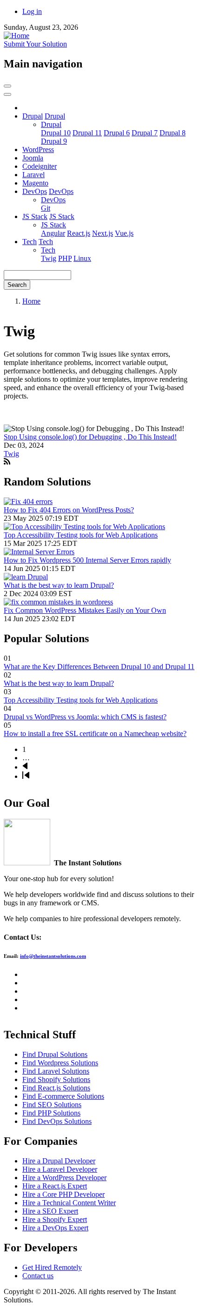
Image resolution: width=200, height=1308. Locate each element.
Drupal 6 (117, 133)
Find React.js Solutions (56, 1088)
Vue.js (124, 233)
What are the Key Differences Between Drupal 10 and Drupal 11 (99, 667)
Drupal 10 (56, 133)
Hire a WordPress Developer (64, 1178)
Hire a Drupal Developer (58, 1161)
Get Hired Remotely (52, 1267)
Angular (53, 233)
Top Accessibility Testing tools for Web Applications (81, 535)
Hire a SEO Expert (50, 1211)
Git (45, 208)
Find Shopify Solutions (56, 1079)
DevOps (34, 191)
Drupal (32, 116)
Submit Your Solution (35, 44)
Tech (29, 242)
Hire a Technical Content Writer (69, 1203)
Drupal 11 (87, 133)
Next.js (102, 233)
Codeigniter (39, 166)
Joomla (32, 158)
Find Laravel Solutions (55, 1071)
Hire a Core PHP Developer (63, 1194)
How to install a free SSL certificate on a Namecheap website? (95, 733)
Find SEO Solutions (51, 1105)
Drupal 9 (54, 141)
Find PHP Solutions (51, 1113)
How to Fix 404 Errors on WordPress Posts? (69, 510)
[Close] (7, 94)
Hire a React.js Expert (54, 1186)
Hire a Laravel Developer (59, 1169)
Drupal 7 (145, 133)
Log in (32, 11)
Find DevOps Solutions (57, 1121)
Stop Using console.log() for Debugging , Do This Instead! (90, 437)
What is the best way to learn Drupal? (59, 585)
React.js (78, 233)
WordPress (38, 149)
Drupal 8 (173, 133)
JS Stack (34, 216)
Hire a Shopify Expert (54, 1219)
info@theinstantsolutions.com (53, 956)
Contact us (37, 1276)
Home (31, 301)
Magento (35, 183)
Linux (82, 258)
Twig (48, 258)
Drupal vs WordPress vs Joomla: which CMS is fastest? (85, 717)
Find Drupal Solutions (54, 1054)
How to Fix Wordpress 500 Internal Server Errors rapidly (87, 560)
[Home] (16, 36)
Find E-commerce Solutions (63, 1096)
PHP (65, 258)
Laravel (33, 175)
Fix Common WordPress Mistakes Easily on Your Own (85, 610)
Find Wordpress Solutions (60, 1063)
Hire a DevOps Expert (55, 1228)
